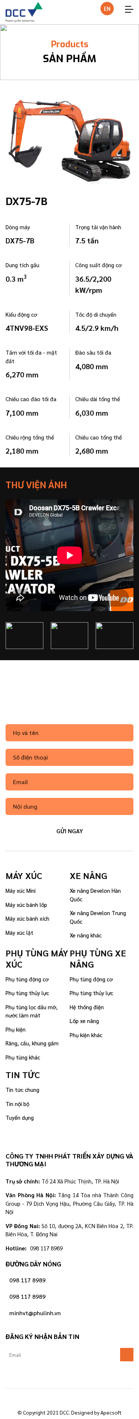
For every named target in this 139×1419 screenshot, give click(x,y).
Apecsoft (111, 1412)
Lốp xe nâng (84, 1020)
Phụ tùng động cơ (27, 978)
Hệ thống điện (87, 1006)
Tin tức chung (22, 1089)
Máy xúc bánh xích (27, 918)
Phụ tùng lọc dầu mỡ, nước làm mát (31, 1011)
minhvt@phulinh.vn (35, 1313)
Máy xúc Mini (21, 890)
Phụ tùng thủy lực (27, 992)
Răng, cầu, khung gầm (32, 1042)
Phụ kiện (16, 1029)
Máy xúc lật (19, 932)
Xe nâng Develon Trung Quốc (98, 917)
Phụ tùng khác (23, 1057)
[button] (10, 557)
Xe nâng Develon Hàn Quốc (95, 894)
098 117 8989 (27, 1280)
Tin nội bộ (17, 1103)
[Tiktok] (69, 1398)
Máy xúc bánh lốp (26, 904)
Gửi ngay (69, 831)
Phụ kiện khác (86, 1034)
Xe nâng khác (86, 935)
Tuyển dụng (20, 1117)
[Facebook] (49, 1398)
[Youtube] (90, 1398)
